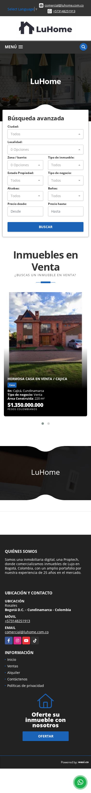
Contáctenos (17, 679)
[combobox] (45, 134)
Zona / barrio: (17, 157)
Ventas (12, 666)
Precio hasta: (57, 204)
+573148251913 (64, 11)
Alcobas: (13, 188)
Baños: (53, 188)
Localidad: (15, 142)
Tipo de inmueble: (61, 157)
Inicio (11, 659)
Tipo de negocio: (59, 173)
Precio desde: (17, 204)
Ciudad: (13, 126)
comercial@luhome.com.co (64, 5)
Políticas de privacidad (25, 685)
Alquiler (13, 672)
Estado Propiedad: (21, 173)
